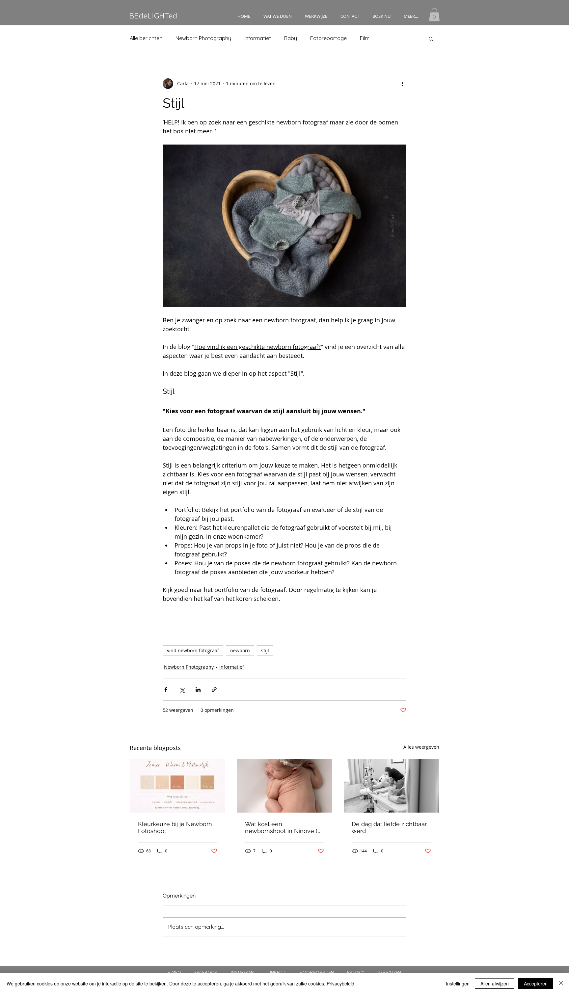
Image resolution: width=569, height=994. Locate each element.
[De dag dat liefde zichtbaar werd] (391, 786)
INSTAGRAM (249, 972)
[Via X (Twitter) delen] (182, 689)
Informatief (257, 38)
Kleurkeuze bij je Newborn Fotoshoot (175, 827)
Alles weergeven (421, 747)
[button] (277, 16)
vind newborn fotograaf (193, 650)
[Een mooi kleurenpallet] (177, 786)
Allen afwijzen (494, 983)
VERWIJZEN (389, 972)
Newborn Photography (203, 38)
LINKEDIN (277, 972)
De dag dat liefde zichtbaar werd (389, 827)
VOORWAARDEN (317, 972)
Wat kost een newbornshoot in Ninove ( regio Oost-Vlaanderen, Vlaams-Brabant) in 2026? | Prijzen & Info (282, 827)
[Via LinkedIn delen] (198, 689)
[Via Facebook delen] (166, 689)
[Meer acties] (402, 84)
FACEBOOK (212, 972)
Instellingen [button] (458, 983)
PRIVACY (355, 972)
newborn (240, 650)
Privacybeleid (340, 983)
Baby (290, 38)
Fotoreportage (328, 38)
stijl (265, 650)
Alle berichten (146, 38)
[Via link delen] (214, 689)
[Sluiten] (561, 983)
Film (364, 38)
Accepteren (536, 983)
